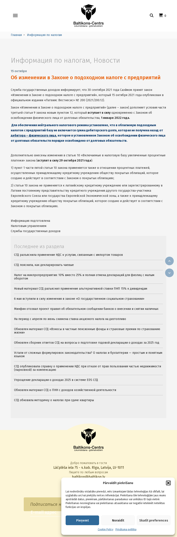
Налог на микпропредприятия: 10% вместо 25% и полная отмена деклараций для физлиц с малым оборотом (84, 276)
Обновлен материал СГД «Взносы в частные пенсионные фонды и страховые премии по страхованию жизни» (87, 330)
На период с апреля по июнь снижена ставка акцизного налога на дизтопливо (70, 319)
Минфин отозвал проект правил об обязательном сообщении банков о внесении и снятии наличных (86, 309)
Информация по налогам (50, 60)
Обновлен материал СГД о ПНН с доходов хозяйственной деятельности (65, 390)
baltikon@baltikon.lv (88, 477)
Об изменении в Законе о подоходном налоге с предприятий (86, 77)
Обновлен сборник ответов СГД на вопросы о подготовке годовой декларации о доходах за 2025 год (86, 343)
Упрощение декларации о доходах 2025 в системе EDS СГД (56, 380)
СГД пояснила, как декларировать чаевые (44, 265)
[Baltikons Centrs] (89, 15)
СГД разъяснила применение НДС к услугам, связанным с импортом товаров (68, 255)
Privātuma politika (125, 529)
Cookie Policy (105, 529)
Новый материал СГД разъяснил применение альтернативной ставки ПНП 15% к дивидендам (80, 288)
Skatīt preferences (153, 520)
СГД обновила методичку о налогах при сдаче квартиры (54, 400)
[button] (168, 483)
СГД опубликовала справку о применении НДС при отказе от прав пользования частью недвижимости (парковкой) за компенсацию (87, 368)
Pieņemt (82, 520)
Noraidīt (118, 520)
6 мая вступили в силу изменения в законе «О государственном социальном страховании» (79, 299)
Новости (106, 60)
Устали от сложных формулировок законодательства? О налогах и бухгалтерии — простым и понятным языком (88, 354)
